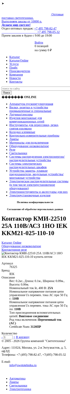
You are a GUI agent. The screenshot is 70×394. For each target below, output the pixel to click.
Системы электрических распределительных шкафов (28, 165)
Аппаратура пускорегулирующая (31, 104)
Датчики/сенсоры (21, 114)
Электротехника (20, 389)
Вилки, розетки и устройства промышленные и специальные (30, 109)
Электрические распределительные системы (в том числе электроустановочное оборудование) (38, 185)
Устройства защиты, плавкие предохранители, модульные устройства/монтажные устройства (36, 174)
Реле (12, 149)
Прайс (13, 67)
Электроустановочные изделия (29, 195)
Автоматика (17, 378)
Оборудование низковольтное (29, 146)
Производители (19, 71)
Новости (15, 78)
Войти (39, 42)
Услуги (14, 64)
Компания (16, 74)
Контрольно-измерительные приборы (34, 135)
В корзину (23, 337)
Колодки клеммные (22, 132)
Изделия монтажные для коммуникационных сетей (26, 119)
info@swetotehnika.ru (23, 365)
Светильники (18, 153)
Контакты (15, 81)
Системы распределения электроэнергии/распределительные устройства (37, 158)
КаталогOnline (18, 60)
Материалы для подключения (28, 142)
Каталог (14, 57)
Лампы (14, 139)
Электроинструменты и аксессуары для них (38, 191)
